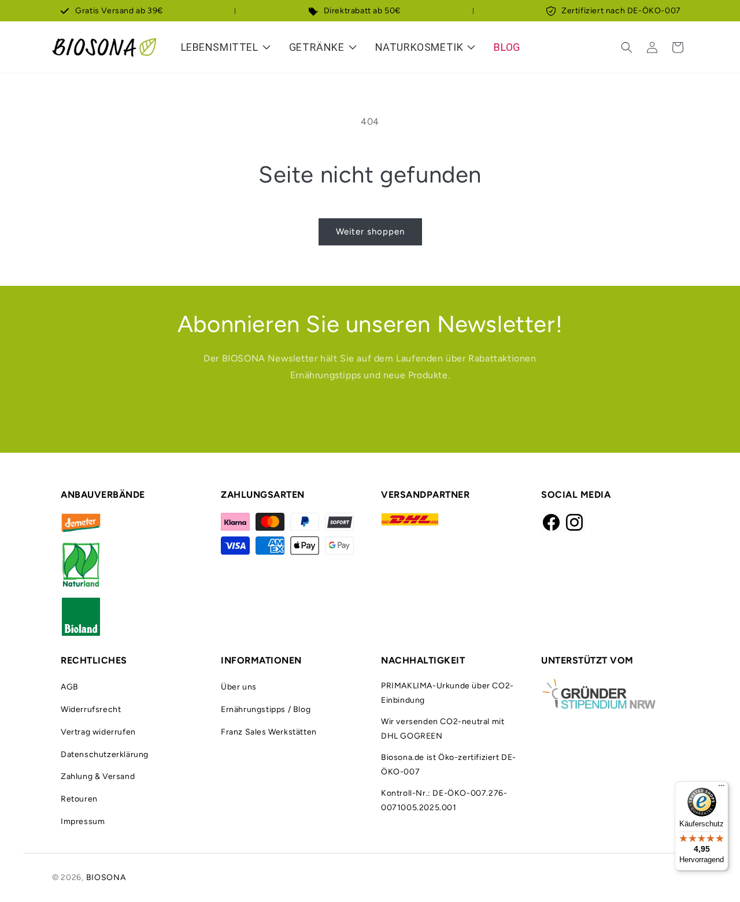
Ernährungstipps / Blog (265, 709)
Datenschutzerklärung (105, 754)
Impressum (83, 821)
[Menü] (721, 788)
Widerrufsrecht (91, 709)
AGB (70, 687)
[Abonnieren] (460, 420)
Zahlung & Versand (98, 776)
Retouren (79, 799)
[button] (626, 47)
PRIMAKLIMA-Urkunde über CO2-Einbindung (447, 693)
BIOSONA (106, 877)
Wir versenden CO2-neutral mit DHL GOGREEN (442, 729)
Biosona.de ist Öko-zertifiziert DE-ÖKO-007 (448, 764)
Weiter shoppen (370, 231)
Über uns (239, 687)
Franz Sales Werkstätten (269, 732)
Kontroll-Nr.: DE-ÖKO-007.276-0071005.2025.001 (444, 800)
